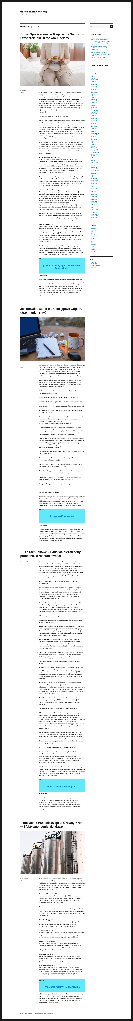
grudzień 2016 (94, 212)
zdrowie (22, 92)
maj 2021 (93, 160)
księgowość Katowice (62, 516)
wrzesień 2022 (94, 134)
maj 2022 (93, 141)
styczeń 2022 (94, 147)
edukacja (93, 235)
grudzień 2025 (94, 86)
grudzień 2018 (94, 188)
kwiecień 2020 (94, 177)
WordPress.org (94, 267)
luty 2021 (93, 165)
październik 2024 (95, 104)
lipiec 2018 (93, 191)
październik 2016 (95, 214)
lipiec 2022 (93, 138)
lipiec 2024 (93, 109)
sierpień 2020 (94, 173)
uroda (92, 246)
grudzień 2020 (94, 168)
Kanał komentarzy (95, 265)
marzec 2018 (94, 196)
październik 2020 (95, 170)
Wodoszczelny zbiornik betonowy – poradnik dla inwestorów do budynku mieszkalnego (100, 48)
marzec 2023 (94, 128)
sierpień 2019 (94, 183)
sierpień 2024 (94, 107)
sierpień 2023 (94, 123)
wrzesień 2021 (94, 154)
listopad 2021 (94, 151)
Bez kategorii (94, 230)
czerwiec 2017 (94, 206)
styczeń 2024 (94, 118)
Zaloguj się (93, 262)
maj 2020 (93, 175)
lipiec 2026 (93, 76)
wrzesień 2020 (94, 172)
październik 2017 (95, 201)
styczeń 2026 (94, 84)
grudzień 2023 (94, 120)
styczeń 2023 (94, 130)
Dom (92, 233)
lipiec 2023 (93, 125)
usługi (21, 881)
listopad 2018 (94, 190)
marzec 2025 (94, 97)
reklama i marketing (96, 240)
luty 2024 (93, 117)
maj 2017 (93, 207)
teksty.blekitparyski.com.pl (34, 11)
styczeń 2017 (94, 211)
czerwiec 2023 (94, 126)
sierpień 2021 (94, 156)
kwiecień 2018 (94, 194)
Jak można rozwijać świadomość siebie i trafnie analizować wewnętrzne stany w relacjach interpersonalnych (100, 56)
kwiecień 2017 (94, 209)
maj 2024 (93, 112)
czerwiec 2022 (94, 139)
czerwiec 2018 (94, 193)
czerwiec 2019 (94, 185)
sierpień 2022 (94, 136)
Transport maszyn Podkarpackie (62, 987)
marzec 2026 (94, 81)
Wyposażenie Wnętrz (96, 249)
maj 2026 (93, 78)
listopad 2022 (94, 131)
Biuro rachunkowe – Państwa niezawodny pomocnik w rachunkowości (50, 554)
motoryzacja (94, 236)
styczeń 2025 (94, 99)
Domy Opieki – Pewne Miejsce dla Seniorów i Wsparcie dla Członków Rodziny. (52, 36)
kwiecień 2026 (94, 79)
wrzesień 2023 (94, 122)
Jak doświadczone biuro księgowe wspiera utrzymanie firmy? (51, 310)
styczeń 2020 (94, 178)
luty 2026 (93, 83)
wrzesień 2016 (94, 215)
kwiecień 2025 (94, 96)
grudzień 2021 (94, 149)
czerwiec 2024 (94, 110)
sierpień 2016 (94, 217)
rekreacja (93, 241)
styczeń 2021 (94, 167)
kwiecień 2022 (94, 143)
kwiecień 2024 (94, 113)
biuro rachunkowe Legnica (62, 786)
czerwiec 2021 (94, 159)
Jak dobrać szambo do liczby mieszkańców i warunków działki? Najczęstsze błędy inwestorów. (101, 43)
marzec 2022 (94, 144)
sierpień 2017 (94, 202)
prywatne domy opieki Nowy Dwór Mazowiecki (62, 267)
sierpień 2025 (94, 89)
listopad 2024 (94, 102)
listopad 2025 (94, 88)
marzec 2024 (94, 115)
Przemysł (93, 238)
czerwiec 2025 (94, 92)
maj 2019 (93, 186)
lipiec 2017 (93, 204)
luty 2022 (93, 146)
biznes (21, 367)
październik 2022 (95, 133)
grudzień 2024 (94, 100)
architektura (94, 228)
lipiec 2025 (93, 91)
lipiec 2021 (93, 157)
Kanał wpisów (94, 264)
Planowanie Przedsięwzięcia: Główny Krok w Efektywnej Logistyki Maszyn (51, 824)
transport (93, 244)
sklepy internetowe (95, 243)
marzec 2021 (94, 164)
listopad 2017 (94, 199)
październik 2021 (95, 152)
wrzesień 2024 (94, 105)
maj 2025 (93, 94)
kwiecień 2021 (94, 162)
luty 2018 (93, 198)
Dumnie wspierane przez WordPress (44, 1013)
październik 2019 (95, 181)
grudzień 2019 (94, 180)
